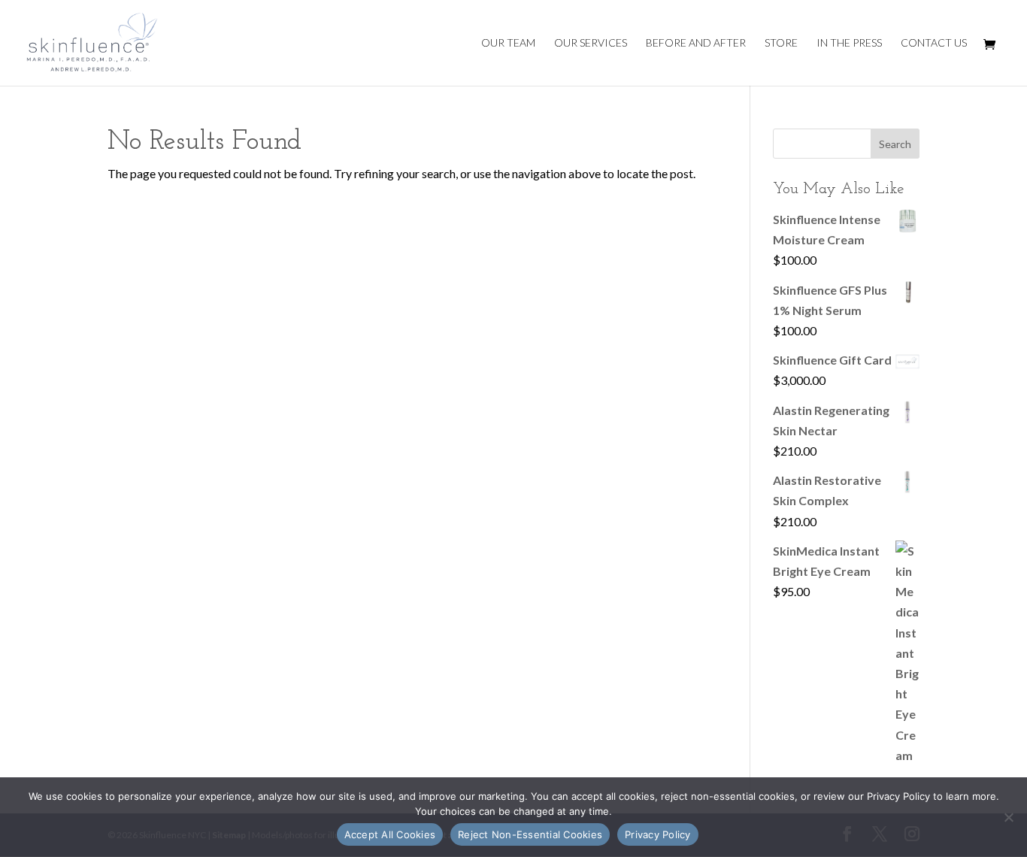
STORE (781, 43)
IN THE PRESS (849, 43)
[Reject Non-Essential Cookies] (1008, 817)
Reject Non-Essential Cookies (530, 834)
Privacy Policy (658, 834)
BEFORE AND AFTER (696, 43)
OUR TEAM (508, 43)
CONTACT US (934, 43)
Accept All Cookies (390, 834)
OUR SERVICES (590, 43)
